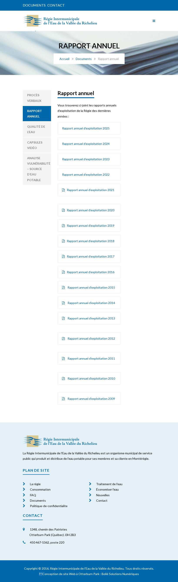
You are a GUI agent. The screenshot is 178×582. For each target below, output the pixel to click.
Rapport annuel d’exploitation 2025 (86, 128)
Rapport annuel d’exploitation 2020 (90, 210)
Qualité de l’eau (36, 129)
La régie (35, 484)
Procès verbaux (34, 97)
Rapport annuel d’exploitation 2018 (90, 241)
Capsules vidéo (34, 145)
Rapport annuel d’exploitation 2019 (90, 225)
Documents (34, 5)
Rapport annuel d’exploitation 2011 (91, 358)
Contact (56, 5)
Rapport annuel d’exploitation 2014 (91, 303)
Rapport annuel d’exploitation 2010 (91, 378)
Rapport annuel (34, 113)
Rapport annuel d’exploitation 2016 (90, 272)
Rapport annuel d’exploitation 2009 (91, 398)
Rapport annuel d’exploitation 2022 (86, 174)
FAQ (33, 495)
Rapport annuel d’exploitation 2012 (91, 338)
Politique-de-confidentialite (49, 506)
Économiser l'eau (107, 489)
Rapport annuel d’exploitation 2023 (86, 159)
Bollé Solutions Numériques (120, 574)
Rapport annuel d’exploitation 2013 (91, 318)
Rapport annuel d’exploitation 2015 (91, 287)
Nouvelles (103, 495)
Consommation (40, 489)
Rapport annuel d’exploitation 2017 (90, 256)
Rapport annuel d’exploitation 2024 (86, 144)
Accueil (64, 59)
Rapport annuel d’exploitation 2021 (90, 190)
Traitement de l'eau (109, 484)
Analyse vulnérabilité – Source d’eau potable (38, 169)
